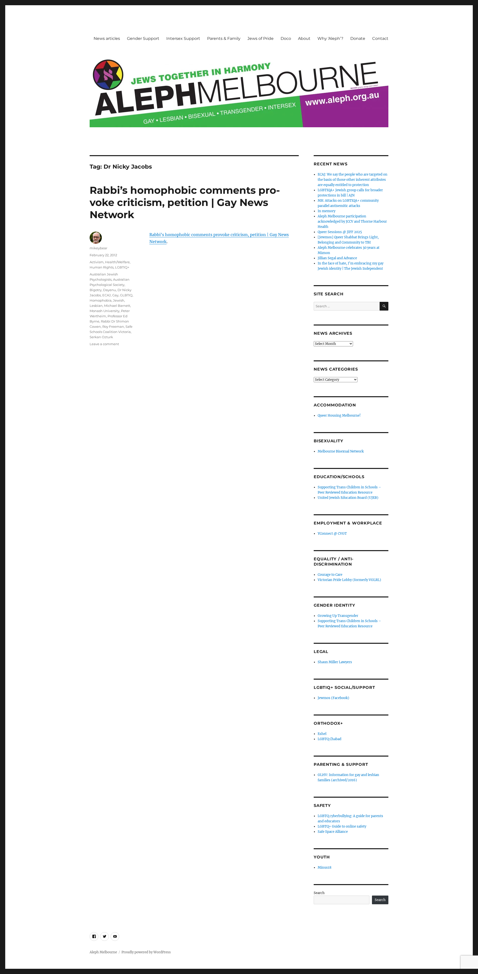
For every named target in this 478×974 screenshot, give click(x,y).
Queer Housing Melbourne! (339, 415)
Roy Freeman (113, 326)
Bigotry (96, 290)
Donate (357, 38)
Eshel (322, 734)
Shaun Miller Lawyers (335, 662)
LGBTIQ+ (122, 267)
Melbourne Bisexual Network (341, 451)
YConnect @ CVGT (332, 533)
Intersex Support (183, 38)
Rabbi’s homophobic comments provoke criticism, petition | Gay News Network (185, 202)
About (304, 38)
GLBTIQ (126, 295)
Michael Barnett (117, 306)
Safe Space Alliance (333, 832)
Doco (286, 38)
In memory (326, 211)
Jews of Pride (260, 38)
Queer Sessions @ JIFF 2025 (340, 232)
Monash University (105, 311)
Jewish (118, 300)
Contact (380, 38)
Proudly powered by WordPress (146, 952)
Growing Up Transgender (338, 616)
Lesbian (96, 306)
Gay (115, 295)
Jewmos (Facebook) (333, 698)
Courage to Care (330, 575)
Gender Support (143, 38)
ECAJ (106, 295)
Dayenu (109, 290)
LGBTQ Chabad (329, 739)
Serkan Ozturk (101, 337)
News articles (107, 38)
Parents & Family (223, 38)
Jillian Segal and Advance (337, 258)
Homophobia (101, 300)
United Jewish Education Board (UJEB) (348, 498)
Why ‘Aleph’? (330, 38)
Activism (97, 262)
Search (319, 893)
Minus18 (324, 867)
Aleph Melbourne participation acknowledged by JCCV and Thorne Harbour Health (352, 221)
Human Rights (102, 267)
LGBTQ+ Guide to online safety (342, 826)
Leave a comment (104, 344)
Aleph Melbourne (103, 952)
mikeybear (98, 248)
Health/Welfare (117, 262)
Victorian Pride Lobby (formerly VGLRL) (349, 580)
